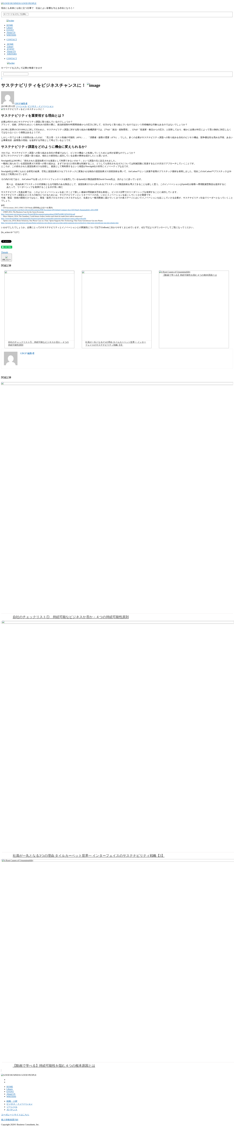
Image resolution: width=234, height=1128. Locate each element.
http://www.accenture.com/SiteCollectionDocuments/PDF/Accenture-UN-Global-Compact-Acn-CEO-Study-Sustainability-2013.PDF (49, 210)
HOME (9, 25)
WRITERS (11, 35)
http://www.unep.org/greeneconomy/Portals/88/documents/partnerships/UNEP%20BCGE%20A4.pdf (38, 214)
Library (9, 28)
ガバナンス (11, 1110)
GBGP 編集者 (21, 103)
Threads (4, 252)
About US (10, 32)
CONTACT (11, 39)
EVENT (10, 30)
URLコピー (6, 260)
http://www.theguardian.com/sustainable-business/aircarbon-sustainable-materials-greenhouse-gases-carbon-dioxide (43, 218)
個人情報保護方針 (9, 1120)
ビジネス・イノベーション (41, 106)
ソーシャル (21, 106)
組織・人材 (11, 1101)
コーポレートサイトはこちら (15, 1115)
